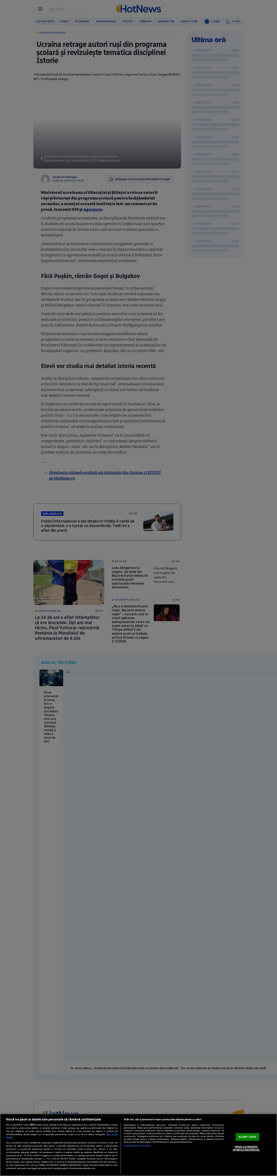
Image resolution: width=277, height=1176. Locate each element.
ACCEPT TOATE (247, 1137)
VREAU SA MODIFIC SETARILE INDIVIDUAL (246, 1148)
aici (44, 1158)
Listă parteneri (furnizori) (137, 1145)
